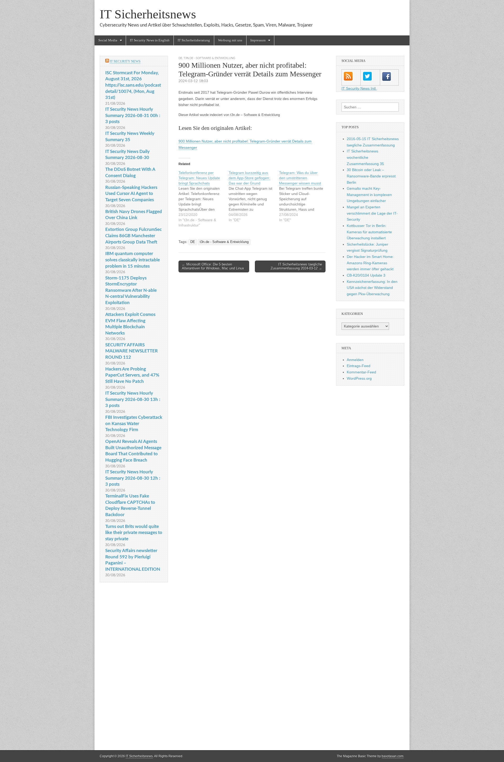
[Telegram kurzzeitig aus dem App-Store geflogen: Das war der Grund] (254, 196)
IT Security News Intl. (359, 88)
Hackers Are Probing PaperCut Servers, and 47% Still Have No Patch (132, 375)
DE (180, 58)
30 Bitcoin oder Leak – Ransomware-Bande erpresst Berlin (371, 176)
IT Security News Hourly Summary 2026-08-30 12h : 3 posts (132, 478)
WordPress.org (359, 378)
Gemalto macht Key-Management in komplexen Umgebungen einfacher (369, 194)
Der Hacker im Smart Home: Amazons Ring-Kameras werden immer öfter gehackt (370, 263)
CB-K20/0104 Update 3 (366, 275)
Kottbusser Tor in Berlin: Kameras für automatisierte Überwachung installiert (369, 232)
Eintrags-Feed (358, 366)
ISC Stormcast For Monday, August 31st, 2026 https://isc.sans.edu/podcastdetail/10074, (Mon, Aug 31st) (133, 85)
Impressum (258, 40)
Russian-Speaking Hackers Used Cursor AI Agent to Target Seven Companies (131, 193)
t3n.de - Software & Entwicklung (209, 58)
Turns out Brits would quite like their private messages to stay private (133, 532)
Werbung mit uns (230, 40)
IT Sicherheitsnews (148, 14)
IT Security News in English (150, 40)
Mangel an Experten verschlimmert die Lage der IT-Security (372, 213)
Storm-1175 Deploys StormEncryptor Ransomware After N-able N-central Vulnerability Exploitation (131, 290)
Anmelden (355, 360)
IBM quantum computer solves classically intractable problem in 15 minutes (132, 259)
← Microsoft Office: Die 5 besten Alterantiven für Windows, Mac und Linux (213, 266)
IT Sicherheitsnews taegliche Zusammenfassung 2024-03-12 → (296, 266)
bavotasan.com (392, 756)
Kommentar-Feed (361, 372)
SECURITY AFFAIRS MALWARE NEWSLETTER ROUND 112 (131, 351)
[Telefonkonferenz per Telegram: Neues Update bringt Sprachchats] (203, 199)
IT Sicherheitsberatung (194, 40)
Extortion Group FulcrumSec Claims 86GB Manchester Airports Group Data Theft (133, 235)
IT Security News (125, 61)
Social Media (107, 40)
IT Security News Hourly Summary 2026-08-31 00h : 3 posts (132, 115)
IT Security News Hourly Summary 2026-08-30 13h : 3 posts (132, 399)
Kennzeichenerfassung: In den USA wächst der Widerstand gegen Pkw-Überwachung (372, 287)
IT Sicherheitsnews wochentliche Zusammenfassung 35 (365, 157)
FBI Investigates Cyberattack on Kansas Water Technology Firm (133, 423)
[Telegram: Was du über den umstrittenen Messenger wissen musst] (304, 196)
